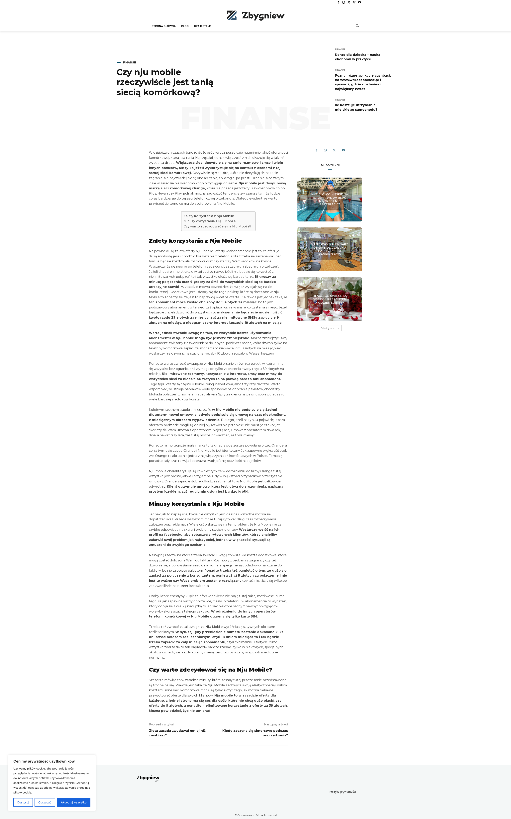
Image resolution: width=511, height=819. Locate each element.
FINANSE (129, 62)
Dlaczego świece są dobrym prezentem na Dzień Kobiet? (330, 299)
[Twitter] (349, 2)
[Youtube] (359, 2)
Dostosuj (23, 802)
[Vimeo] (354, 2)
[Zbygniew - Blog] (255, 15)
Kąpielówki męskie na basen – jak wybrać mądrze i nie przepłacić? (329, 199)
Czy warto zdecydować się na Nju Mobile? (217, 226)
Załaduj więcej (328, 328)
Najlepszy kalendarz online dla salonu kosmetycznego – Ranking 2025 (329, 249)
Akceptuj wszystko (73, 802)
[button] (357, 26)
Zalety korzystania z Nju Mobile (208, 216)
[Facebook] (338, 2)
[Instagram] (343, 2)
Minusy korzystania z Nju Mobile (209, 221)
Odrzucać (44, 802)
